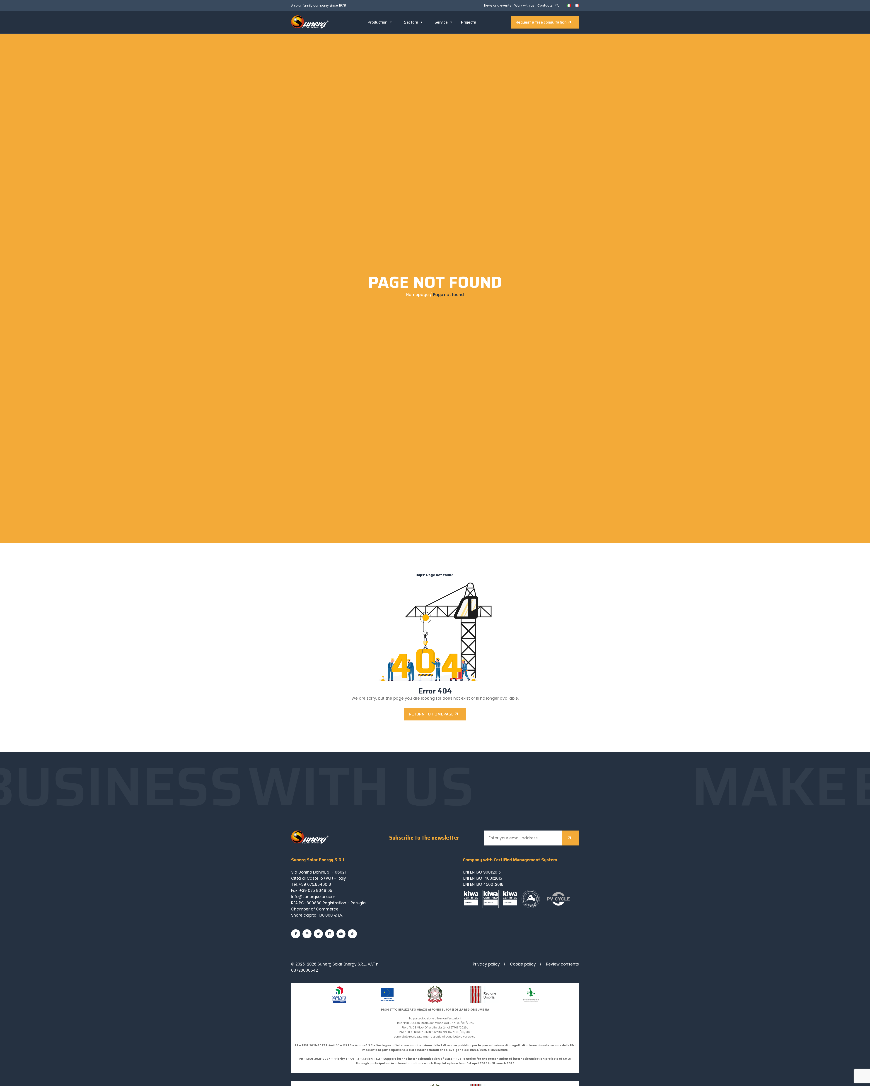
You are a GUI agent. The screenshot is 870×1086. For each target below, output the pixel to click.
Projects (468, 22)
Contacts (544, 5)
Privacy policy (486, 964)
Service (441, 22)
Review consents (562, 964)
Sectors (411, 22)
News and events (497, 5)
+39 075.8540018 (315, 884)
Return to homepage (431, 714)
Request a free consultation (541, 22)
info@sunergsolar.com (313, 896)
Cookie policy (523, 964)
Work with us (524, 5)
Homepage (417, 294)
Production (377, 22)
